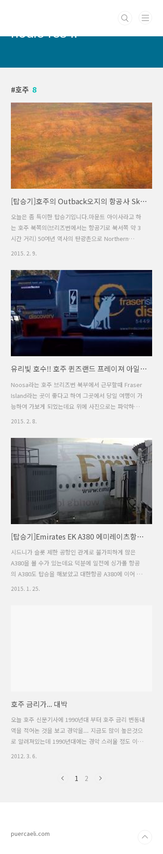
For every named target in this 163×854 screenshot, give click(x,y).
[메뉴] (145, 18)
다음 (100, 778)
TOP (145, 837)
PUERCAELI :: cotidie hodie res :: (76, 13)
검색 (125, 18)
